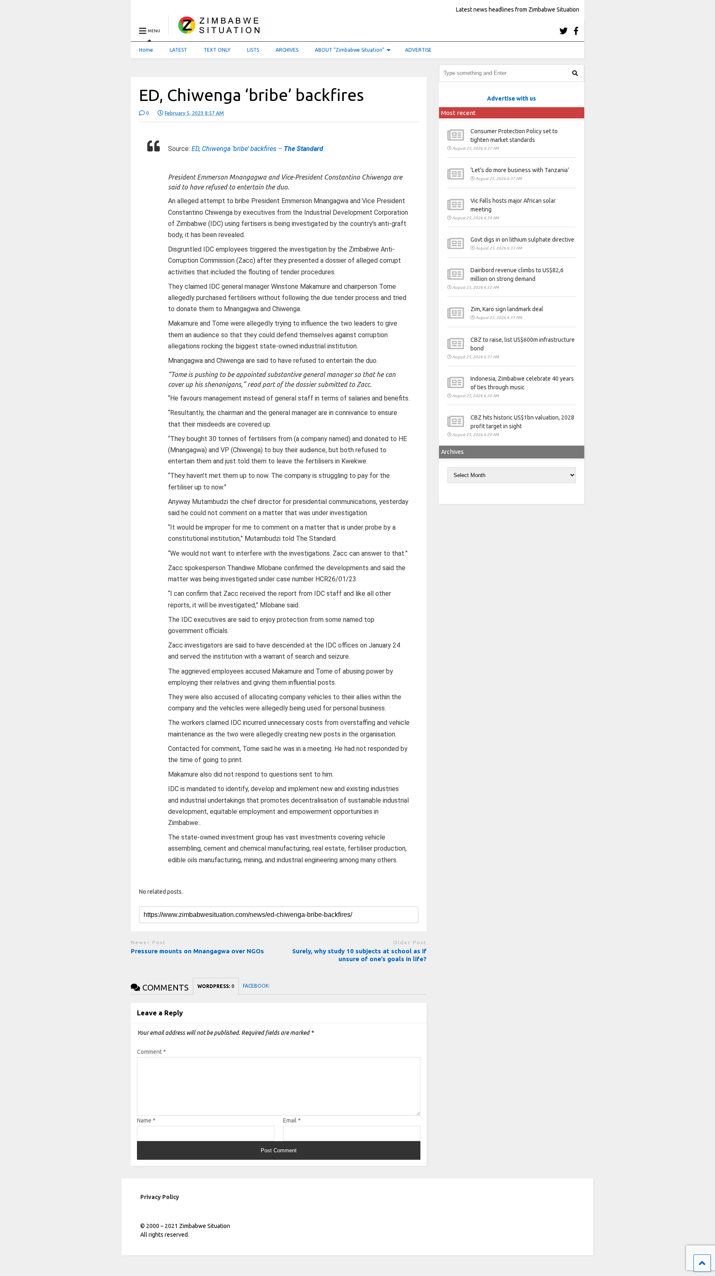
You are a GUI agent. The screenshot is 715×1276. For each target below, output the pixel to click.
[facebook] (576, 30)
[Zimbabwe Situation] (220, 31)
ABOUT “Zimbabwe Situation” (349, 50)
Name (146, 1120)
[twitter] (563, 30)
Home (146, 50)
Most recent (458, 112)
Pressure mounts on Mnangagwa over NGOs (197, 951)
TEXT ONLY (217, 50)
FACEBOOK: (257, 985)
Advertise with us (511, 98)
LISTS (253, 50)
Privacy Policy (159, 1197)
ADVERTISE (418, 50)
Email (292, 1120)
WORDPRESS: (215, 986)
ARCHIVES (287, 50)
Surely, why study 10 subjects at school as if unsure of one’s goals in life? (359, 955)
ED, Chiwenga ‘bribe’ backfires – (257, 149)
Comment (151, 1051)
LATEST (178, 50)
